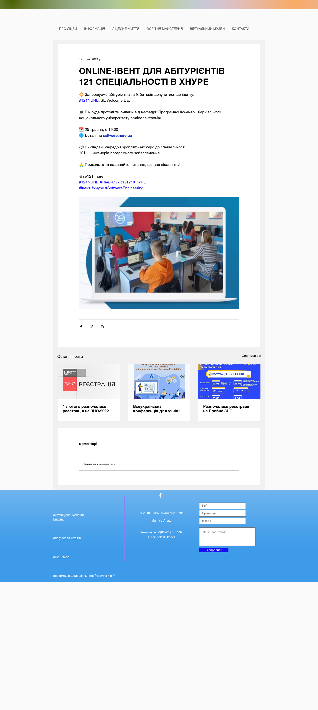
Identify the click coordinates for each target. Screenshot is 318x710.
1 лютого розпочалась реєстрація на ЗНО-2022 (86, 408)
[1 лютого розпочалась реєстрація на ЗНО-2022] (89, 381)
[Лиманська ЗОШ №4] (160, 495)
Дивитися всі (251, 355)
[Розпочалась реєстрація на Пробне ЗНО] (229, 381)
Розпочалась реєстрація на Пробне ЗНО (227, 408)
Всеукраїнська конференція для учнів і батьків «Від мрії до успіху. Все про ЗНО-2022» (158, 408)
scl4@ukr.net (166, 537)
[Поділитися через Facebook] (81, 327)
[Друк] (102, 327)
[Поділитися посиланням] (92, 327)
